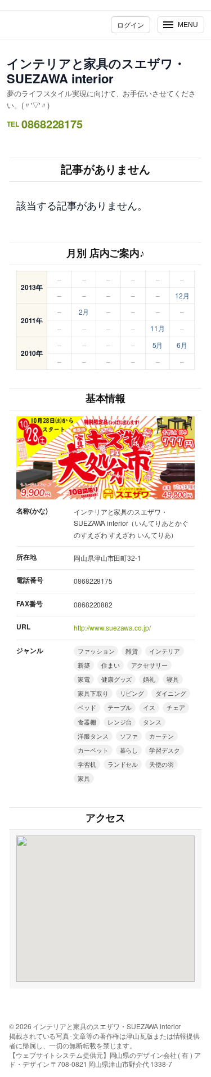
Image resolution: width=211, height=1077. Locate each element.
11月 (157, 328)
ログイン (130, 24)
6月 (182, 345)
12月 (182, 295)
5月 (157, 345)
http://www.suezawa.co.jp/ (112, 627)
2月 (84, 311)
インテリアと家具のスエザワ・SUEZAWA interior (96, 71)
